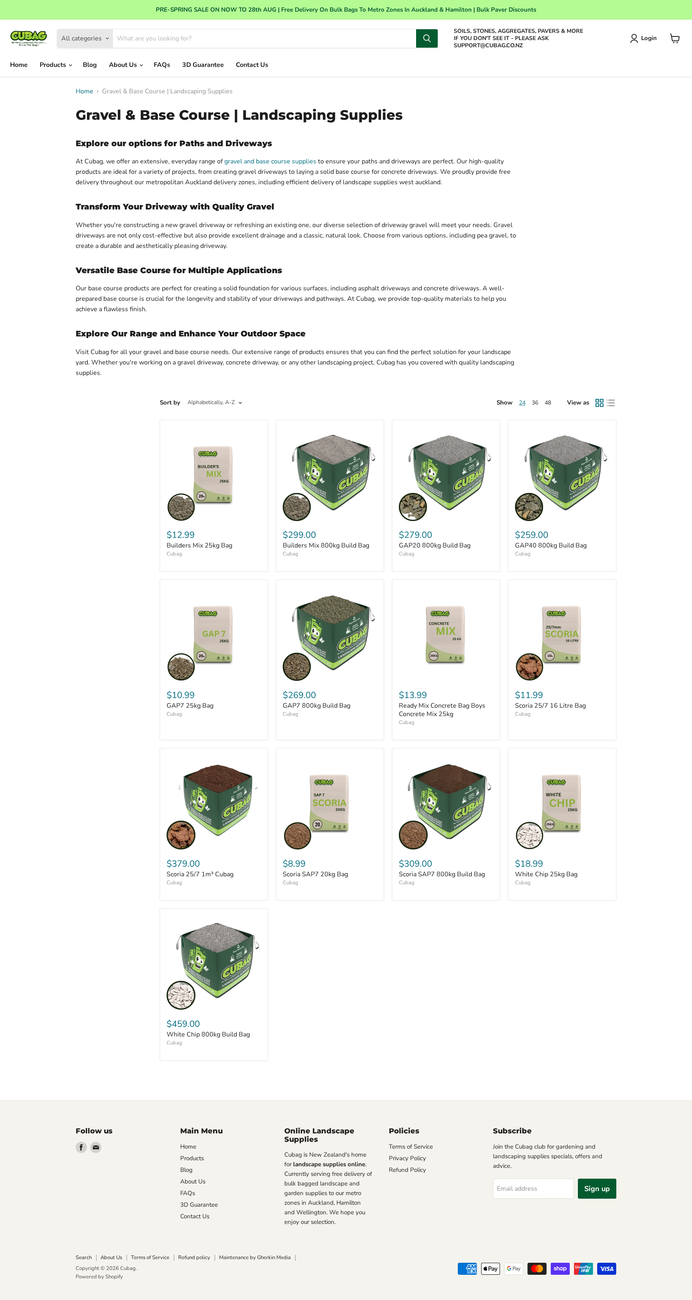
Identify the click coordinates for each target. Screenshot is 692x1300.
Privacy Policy (407, 1158)
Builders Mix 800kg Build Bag (326, 545)
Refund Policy (407, 1170)
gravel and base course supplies (270, 161)
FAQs (162, 64)
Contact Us (252, 64)
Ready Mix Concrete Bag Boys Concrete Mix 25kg (442, 709)
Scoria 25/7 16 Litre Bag (550, 705)
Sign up (597, 1188)
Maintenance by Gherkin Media (255, 1257)
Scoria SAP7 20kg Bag (315, 874)
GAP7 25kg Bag (190, 705)
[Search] (427, 38)
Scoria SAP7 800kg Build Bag (442, 874)
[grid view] (599, 403)
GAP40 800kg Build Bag (551, 545)
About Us (124, 64)
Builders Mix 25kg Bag (199, 545)
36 (535, 403)
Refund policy (194, 1257)
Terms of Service (411, 1147)
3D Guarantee (203, 64)
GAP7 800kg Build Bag (316, 705)
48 (548, 403)
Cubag (174, 553)
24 (522, 403)
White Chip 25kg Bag (546, 874)
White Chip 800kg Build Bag (208, 1034)
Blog (90, 64)
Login (649, 38)
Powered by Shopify (99, 1276)
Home (19, 64)
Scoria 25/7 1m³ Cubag (200, 874)
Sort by (170, 402)
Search (84, 1257)
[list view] (610, 403)
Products (54, 64)
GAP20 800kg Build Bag (435, 545)
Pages (307, 1257)
